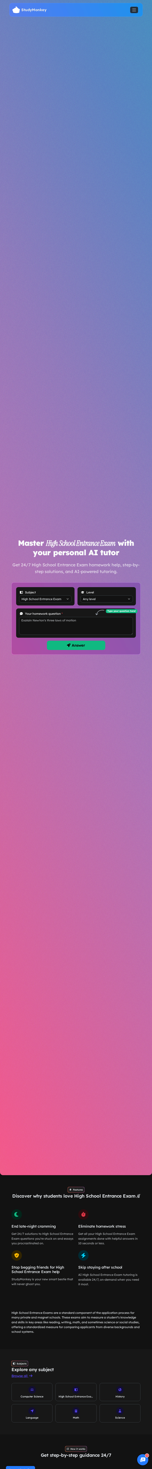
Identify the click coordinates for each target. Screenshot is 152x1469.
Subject (30, 592)
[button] (142, 1459)
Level (90, 592)
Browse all (19, 1376)
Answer (78, 645)
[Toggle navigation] (134, 10)
